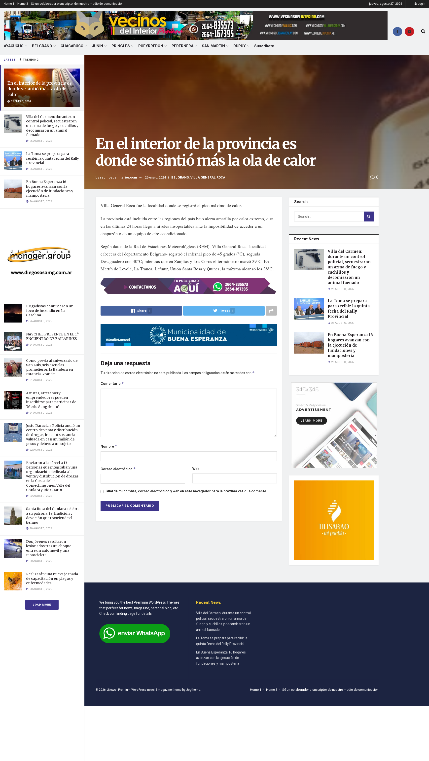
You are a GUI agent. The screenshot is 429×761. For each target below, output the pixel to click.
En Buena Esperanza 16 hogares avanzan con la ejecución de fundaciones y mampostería (49, 189)
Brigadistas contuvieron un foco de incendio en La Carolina (49, 310)
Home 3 (22, 3)
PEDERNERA (182, 46)
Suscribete (264, 46)
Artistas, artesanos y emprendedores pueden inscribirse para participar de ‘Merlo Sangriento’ (51, 400)
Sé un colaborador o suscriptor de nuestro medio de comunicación (77, 3)
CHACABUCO (72, 46)
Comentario (112, 383)
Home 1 (9, 3)
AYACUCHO (14, 46)
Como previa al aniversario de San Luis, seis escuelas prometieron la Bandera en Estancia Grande (51, 367)
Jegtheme (193, 690)
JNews (111, 690)
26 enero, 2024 (155, 177)
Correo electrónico (118, 469)
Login (421, 3)
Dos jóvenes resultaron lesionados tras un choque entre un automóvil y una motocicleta (48, 548)
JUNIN (97, 46)
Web (195, 468)
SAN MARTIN (213, 46)
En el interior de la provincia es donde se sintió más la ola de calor (39, 88)
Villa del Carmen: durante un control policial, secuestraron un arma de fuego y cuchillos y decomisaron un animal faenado (52, 125)
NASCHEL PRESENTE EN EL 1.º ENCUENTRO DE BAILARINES (52, 336)
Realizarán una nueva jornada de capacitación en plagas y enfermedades (52, 578)
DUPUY (239, 46)
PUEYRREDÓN (150, 46)
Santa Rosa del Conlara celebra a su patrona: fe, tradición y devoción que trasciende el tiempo (52, 516)
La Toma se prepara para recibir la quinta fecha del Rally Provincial (52, 158)
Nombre (109, 446)
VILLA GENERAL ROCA (207, 177)
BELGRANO (42, 46)
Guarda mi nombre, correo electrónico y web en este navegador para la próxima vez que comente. (186, 491)
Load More (42, 605)
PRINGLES (120, 46)
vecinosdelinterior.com (118, 177)
